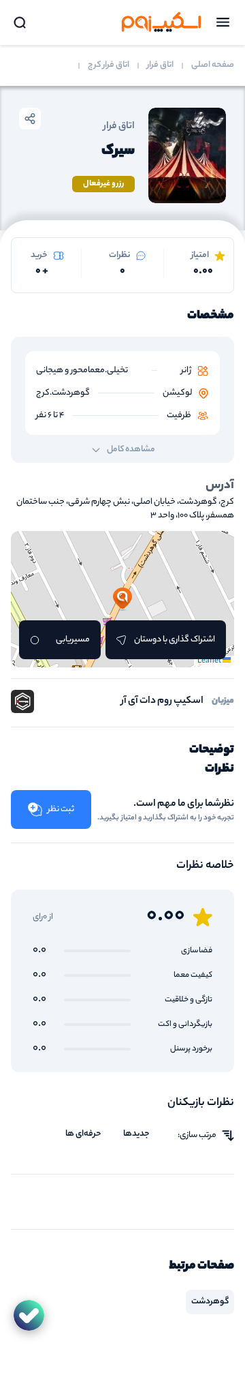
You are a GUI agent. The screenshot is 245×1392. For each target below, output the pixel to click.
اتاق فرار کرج (108, 65)
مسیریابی (73, 640)
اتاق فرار (160, 65)
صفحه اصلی (212, 65)
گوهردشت (210, 1302)
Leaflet (210, 661)
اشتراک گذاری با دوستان (174, 640)
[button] (122, 599)
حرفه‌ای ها (83, 1134)
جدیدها (136, 1134)
